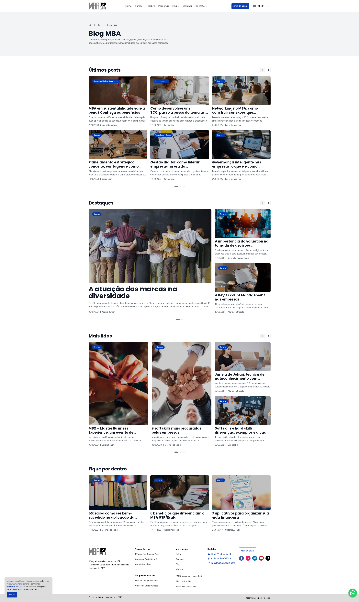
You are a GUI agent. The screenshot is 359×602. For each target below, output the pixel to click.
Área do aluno (240, 6)
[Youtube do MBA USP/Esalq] (261, 558)
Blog (174, 6)
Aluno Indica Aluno (184, 581)
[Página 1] (176, 186)
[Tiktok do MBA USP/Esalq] (267, 558)
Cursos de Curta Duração (146, 559)
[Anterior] (262, 70)
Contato (200, 6)
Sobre (151, 6)
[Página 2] (180, 186)
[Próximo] (268, 70)
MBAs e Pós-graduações (146, 581)
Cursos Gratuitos (143, 564)
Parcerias (163, 6)
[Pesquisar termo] (225, 6)
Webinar (187, 6)
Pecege (266, 598)
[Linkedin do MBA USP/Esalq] (254, 558)
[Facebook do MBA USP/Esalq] (241, 558)
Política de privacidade (186, 586)
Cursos (138, 6)
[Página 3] (184, 186)
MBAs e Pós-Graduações (146, 554)
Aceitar (12, 595)
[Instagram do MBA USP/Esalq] (248, 558)
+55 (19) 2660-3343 (221, 554)
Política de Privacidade (16, 586)
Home (128, 6)
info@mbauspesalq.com (223, 563)
